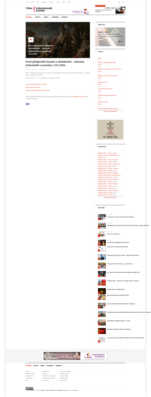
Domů (32, 2)
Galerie (69, 2)
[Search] (123, 2)
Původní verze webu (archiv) (49, 376)
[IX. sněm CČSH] (110, 129)
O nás (37, 2)
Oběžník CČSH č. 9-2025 (104, 188)
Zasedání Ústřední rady (105, 89)
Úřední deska (46, 371)
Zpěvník (58, 2)
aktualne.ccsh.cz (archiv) (49, 378)
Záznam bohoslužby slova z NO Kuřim (36, 84)
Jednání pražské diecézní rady (107, 62)
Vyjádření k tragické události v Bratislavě (119, 329)
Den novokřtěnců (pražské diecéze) (108, 108)
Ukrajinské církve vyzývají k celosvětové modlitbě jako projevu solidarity (128, 225)
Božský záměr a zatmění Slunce (116, 289)
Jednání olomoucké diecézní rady (107, 75)
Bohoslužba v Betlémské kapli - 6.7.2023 (118, 321)
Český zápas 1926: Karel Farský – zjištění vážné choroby (123, 255)
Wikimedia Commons (79, 96)
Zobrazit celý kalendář (110, 111)
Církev (46, 17)
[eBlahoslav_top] (76, 9)
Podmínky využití (30, 376)
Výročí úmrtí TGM (103, 102)
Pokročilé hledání (30, 373)
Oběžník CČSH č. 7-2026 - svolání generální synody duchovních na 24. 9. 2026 (109, 155)
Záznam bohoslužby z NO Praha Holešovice (38, 90)
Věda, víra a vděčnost (113, 234)
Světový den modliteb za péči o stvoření (109, 69)
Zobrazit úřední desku (110, 197)
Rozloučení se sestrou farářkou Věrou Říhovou (120, 217)
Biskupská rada (102, 82)
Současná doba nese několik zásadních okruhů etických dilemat (125, 338)
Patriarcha (44, 2)
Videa (63, 2)
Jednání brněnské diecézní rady (107, 95)
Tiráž (27, 380)
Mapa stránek (29, 378)
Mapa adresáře (63, 380)
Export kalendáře (64, 378)
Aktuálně (29, 17)
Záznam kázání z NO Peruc (33, 87)
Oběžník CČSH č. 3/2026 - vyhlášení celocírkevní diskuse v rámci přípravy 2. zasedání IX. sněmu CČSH (109, 175)
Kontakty (65, 17)
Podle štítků (46, 380)
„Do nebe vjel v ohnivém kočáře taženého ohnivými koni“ (123, 272)
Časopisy (51, 2)
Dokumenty (55, 17)
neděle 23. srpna (110, 8)
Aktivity (37, 17)
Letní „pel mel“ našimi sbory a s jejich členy (119, 264)
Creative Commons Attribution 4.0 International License (54, 390)
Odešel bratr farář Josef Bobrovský (117, 247)
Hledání (27, 371)
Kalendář (45, 373)
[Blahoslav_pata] (75, 356)
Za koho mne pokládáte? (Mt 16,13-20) (118, 242)
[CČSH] (39, 9)
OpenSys (76, 390)
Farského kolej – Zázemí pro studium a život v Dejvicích (123, 281)
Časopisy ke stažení (64, 373)
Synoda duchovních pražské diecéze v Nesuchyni (121, 304)
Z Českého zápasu (64, 376)
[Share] (119, 2)
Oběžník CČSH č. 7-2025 (104, 195)
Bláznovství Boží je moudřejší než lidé (118, 295)
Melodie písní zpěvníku (65, 371)
